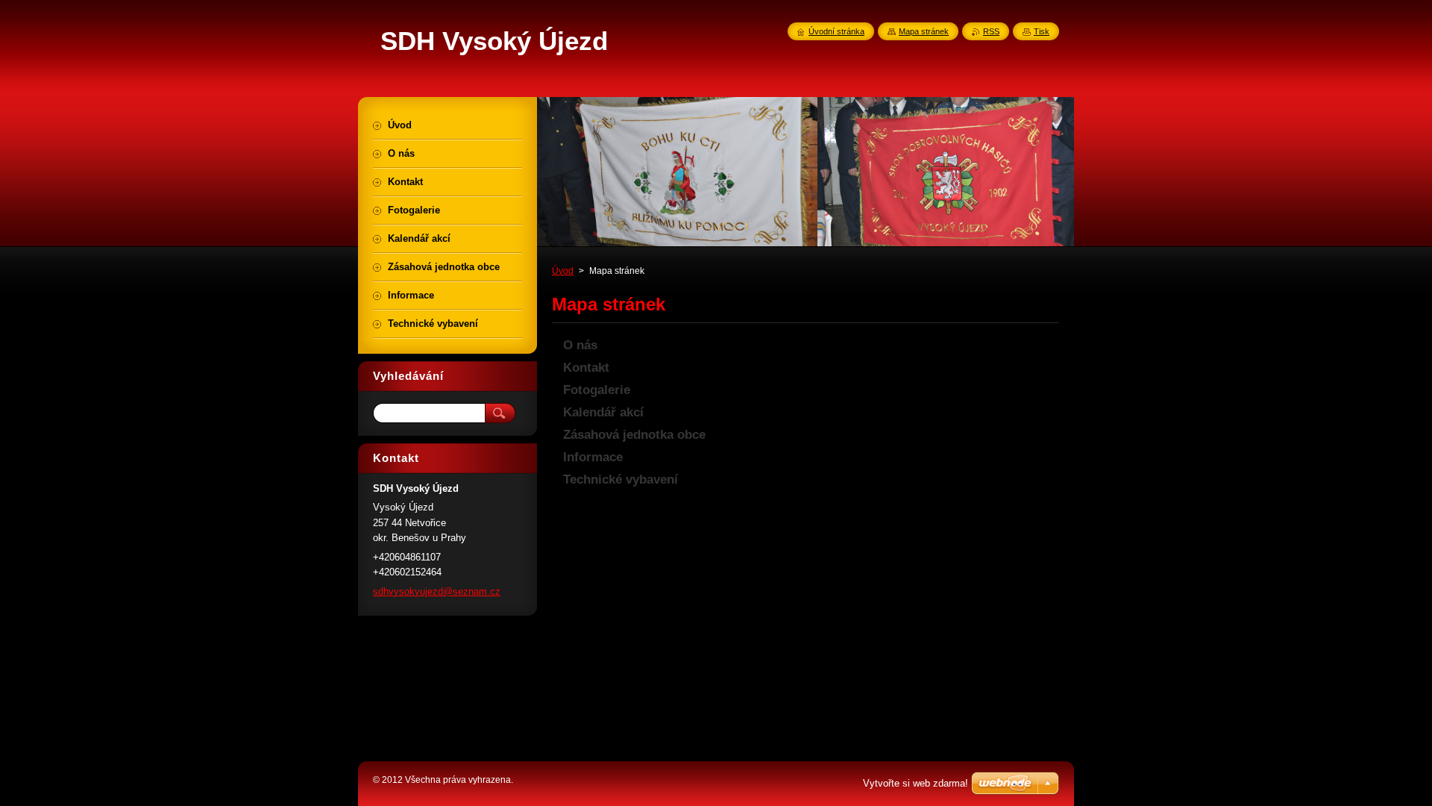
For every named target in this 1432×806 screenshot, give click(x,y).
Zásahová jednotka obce (634, 435)
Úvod (563, 270)
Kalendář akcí (603, 412)
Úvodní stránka (836, 31)
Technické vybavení (620, 479)
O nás (580, 345)
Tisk (1041, 31)
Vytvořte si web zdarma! (915, 783)
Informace (593, 457)
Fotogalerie (596, 390)
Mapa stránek (924, 31)
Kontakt (586, 367)
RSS (991, 31)
